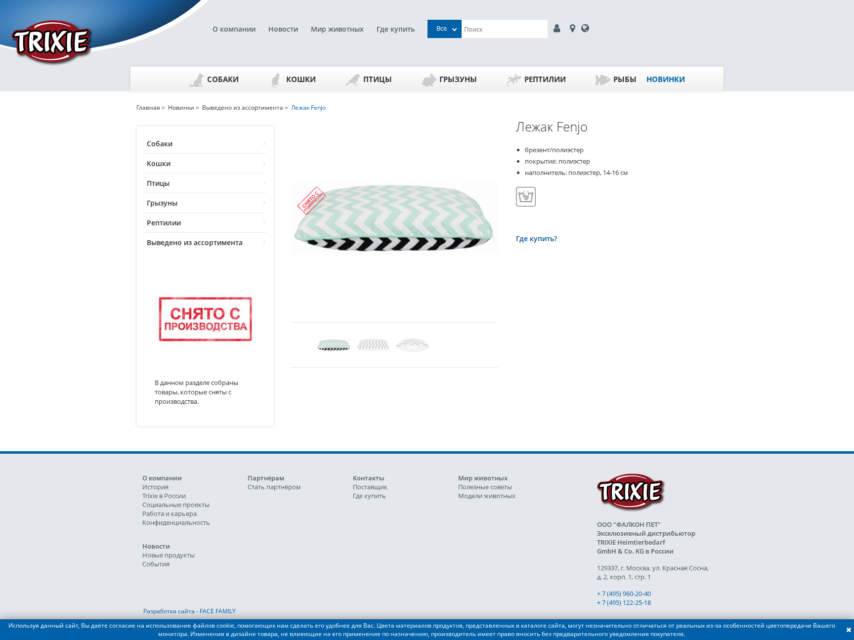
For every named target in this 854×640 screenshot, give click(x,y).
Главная (148, 107)
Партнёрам (266, 477)
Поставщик (370, 486)
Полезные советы (485, 486)
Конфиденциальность (176, 522)
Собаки (223, 79)
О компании (234, 29)
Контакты (368, 477)
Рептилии (545, 79)
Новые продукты (168, 555)
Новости (283, 29)
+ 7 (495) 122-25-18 (624, 602)
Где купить (396, 29)
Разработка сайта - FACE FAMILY (189, 611)
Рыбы (625, 79)
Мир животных (337, 29)
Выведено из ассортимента (195, 242)
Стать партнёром (274, 486)
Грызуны (458, 79)
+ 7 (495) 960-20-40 (624, 593)
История (155, 486)
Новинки (665, 79)
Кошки (301, 79)
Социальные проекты (176, 504)
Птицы (377, 79)
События (156, 563)
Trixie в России (164, 495)
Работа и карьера (169, 513)
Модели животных (486, 495)
